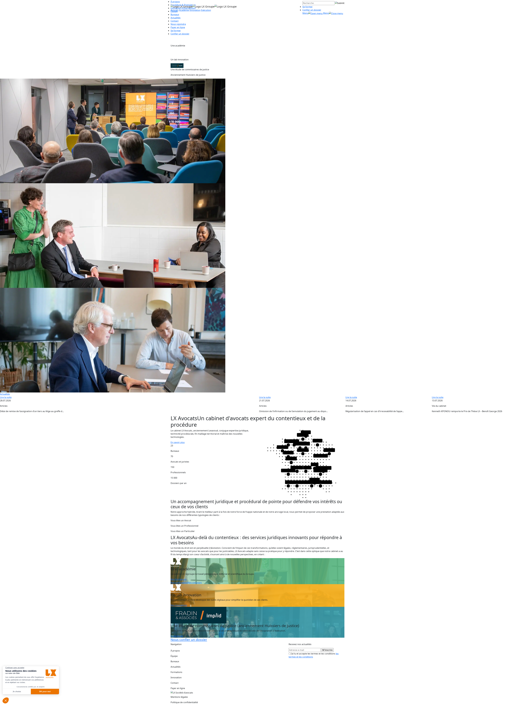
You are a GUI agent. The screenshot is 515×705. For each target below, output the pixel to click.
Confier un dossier (311, 9)
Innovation (195, 10)
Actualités (176, 17)
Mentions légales (179, 696)
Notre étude (177, 636)
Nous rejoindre (178, 24)
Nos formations (179, 579)
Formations (176, 672)
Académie (184, 10)
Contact (175, 20)
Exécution (206, 10)
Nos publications (179, 582)
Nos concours (195, 582)
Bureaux (175, 661)
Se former (307, 6)
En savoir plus (178, 442)
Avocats (175, 10)
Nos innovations (179, 605)
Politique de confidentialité (184, 702)
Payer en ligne (178, 27)
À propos (175, 650)
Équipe (174, 656)
